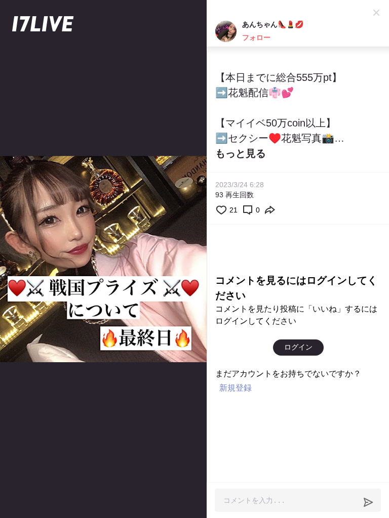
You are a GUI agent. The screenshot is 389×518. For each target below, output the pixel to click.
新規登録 (235, 387)
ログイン (298, 347)
